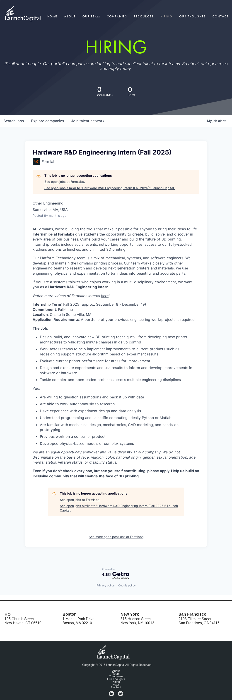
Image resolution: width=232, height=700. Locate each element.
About (70, 16)
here (105, 295)
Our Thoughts (192, 16)
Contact (221, 16)
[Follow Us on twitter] (120, 695)
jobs (14, 121)
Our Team (91, 16)
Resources (144, 16)
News (116, 684)
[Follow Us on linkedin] (111, 695)
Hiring (166, 16)
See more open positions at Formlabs (116, 537)
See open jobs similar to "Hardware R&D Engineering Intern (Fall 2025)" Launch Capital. (109, 188)
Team (116, 673)
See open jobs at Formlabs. (64, 181)
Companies (117, 16)
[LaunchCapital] (113, 652)
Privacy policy (106, 585)
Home (52, 16)
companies (47, 121)
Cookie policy (127, 585)
